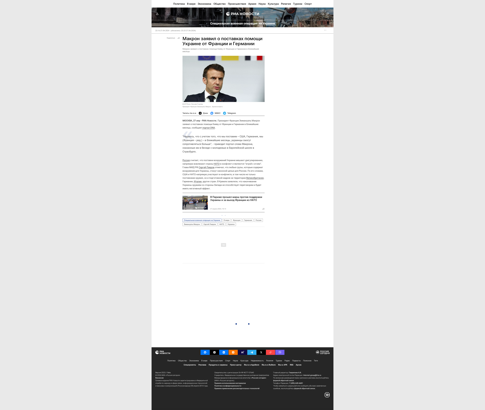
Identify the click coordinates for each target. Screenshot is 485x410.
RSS (291, 365)
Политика (171, 361)
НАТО (217, 163)
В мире (226, 220)
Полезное (307, 361)
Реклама (202, 365)
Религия (269, 361)
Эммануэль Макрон (192, 224)
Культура (244, 361)
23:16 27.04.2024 (162, 31)
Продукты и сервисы (218, 365)
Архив (298, 365)
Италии (198, 181)
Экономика (194, 361)
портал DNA (208, 127)
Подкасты (296, 361)
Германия (248, 220)
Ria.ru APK (282, 365)
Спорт (227, 361)
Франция (236, 220)
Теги (316, 361)
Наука (235, 361)
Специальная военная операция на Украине (202, 220)
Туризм (279, 361)
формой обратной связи (283, 380)
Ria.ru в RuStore (269, 365)
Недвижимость (257, 361)
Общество (182, 361)
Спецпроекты (190, 365)
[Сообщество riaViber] (279, 352)
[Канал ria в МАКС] (205, 352)
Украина (231, 224)
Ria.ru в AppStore (251, 365)
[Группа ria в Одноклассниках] (233, 352)
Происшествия (216, 361)
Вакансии (159, 378)
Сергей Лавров (206, 167)
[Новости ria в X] (261, 352)
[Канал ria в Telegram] (251, 352)
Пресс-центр (235, 365)
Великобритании (255, 178)
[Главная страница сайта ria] (242, 14)
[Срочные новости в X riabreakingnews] (270, 352)
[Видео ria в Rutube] (242, 352)
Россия (186, 160)
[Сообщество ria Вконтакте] (223, 352)
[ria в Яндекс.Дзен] (214, 352)
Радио (287, 361)
